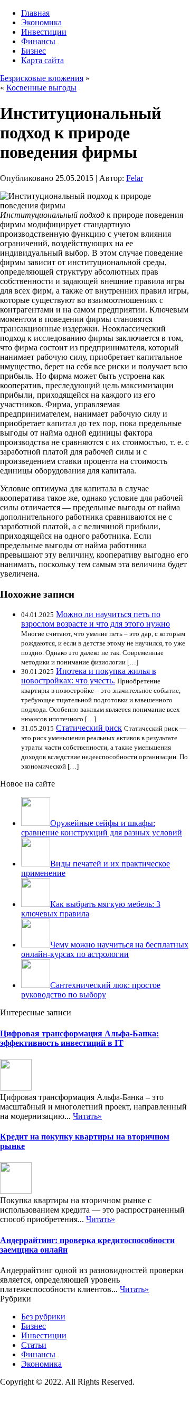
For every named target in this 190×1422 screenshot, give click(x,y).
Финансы (38, 41)
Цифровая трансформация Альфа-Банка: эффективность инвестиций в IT (79, 1038)
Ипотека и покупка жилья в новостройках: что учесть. (88, 676)
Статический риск (89, 727)
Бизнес (33, 50)
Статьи (33, 1344)
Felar (134, 178)
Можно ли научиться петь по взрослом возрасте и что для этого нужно (95, 619)
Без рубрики (43, 1316)
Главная (35, 12)
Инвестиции (43, 31)
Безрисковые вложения (41, 78)
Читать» (87, 1116)
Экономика (41, 22)
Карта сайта (42, 60)
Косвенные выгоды (41, 87)
